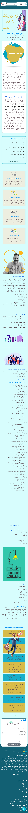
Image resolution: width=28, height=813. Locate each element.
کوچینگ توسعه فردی (15, 106)
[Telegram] (14, 774)
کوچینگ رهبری (11, 104)
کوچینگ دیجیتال (8, 109)
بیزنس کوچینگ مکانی (13, 108)
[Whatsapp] (10, 774)
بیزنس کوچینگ (18, 104)
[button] (21, 4)
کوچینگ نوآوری (16, 109)
